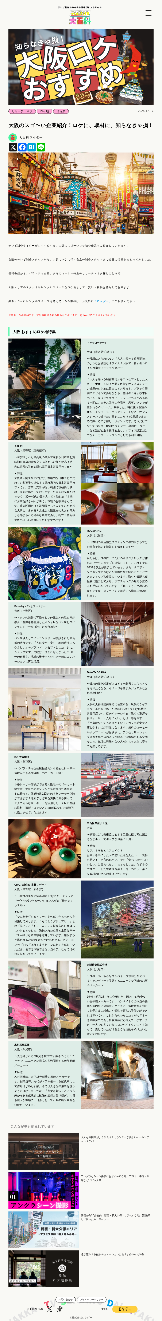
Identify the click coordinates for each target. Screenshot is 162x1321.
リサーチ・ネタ (22, 111)
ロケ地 (44, 111)
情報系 (61, 111)
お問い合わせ (65, 1299)
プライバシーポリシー (92, 1299)
